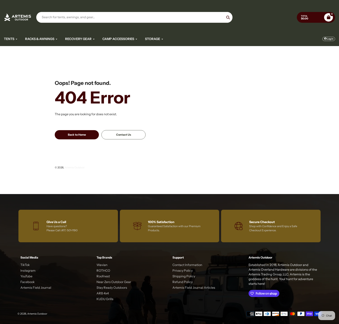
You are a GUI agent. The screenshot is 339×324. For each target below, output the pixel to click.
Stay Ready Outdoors (112, 288)
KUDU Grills (105, 299)
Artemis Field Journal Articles (193, 288)
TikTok (25, 265)
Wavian (102, 265)
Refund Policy (182, 282)
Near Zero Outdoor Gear (114, 282)
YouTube (26, 276)
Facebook (27, 282)
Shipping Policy (183, 276)
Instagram (28, 270)
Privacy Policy (182, 270)
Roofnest (103, 276)
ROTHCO (103, 270)
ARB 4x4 (103, 293)
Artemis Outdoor (75, 167)
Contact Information (187, 265)
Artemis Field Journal (35, 288)
